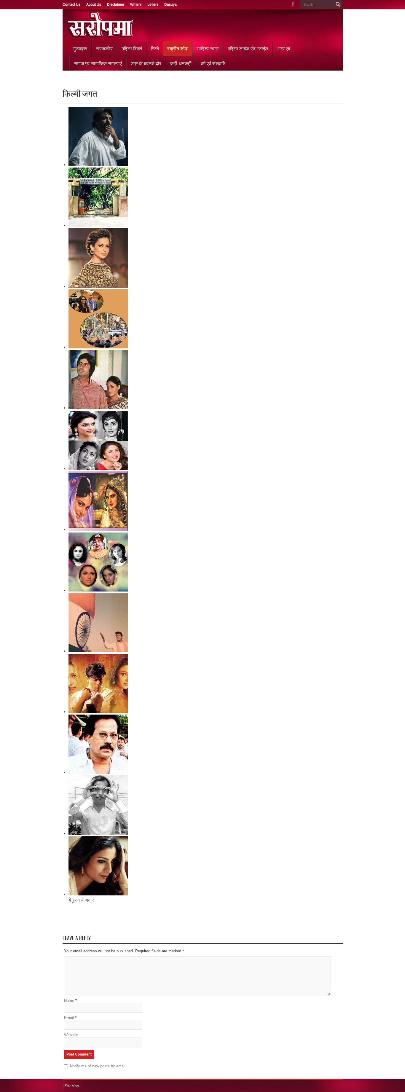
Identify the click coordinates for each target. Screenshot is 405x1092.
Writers (135, 4)
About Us (93, 4)
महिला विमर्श (132, 48)
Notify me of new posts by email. (98, 1066)
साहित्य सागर (208, 48)
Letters (152, 4)
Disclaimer (115, 4)
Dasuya (170, 4)
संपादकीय (104, 48)
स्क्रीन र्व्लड (177, 48)
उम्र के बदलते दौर (146, 63)
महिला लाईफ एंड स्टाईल (248, 48)
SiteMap (72, 1086)
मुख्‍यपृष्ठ (80, 48)
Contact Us (71, 4)
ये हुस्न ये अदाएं (81, 900)
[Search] (338, 4)
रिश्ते (155, 48)
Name (69, 1000)
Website (71, 1035)
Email (69, 1018)
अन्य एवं (283, 48)
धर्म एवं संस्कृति (212, 63)
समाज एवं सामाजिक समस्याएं (98, 63)
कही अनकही (181, 63)
